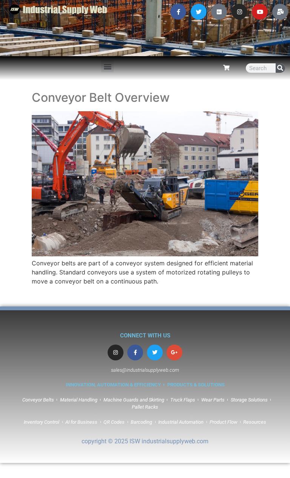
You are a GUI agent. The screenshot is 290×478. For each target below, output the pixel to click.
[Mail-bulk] (280, 12)
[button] (107, 66)
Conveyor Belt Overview (101, 97)
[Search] (280, 68)
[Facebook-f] (178, 12)
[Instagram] (239, 12)
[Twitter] (199, 12)
